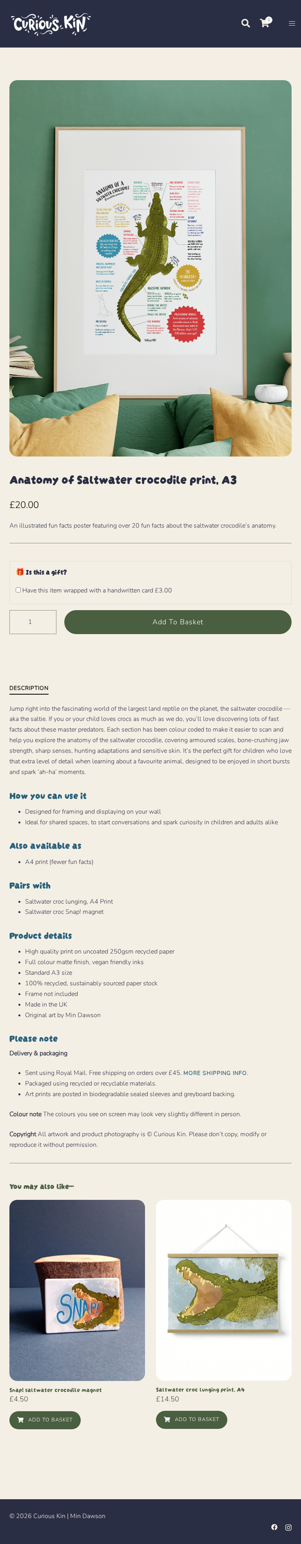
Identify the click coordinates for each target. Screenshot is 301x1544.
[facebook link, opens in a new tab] (274, 1526)
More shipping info (215, 1073)
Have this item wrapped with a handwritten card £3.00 (96, 590)
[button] (245, 23)
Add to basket (177, 622)
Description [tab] (29, 688)
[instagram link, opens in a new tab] (288, 1526)
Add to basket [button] (50, 1419)
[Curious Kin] (50, 23)
